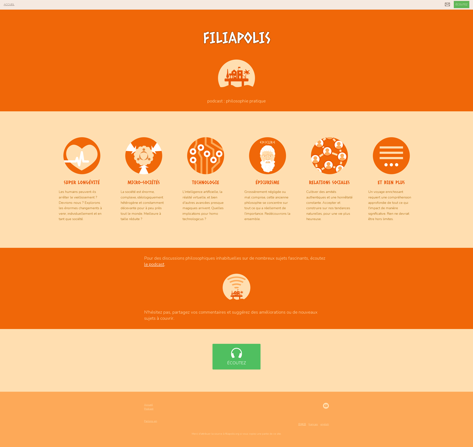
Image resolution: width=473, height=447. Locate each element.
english (324, 424)
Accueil (148, 404)
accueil (9, 4)
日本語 (302, 424)
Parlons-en (150, 421)
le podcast (154, 264)
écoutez (461, 4)
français (313, 424)
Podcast (148, 409)
